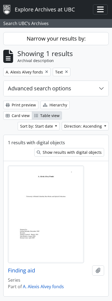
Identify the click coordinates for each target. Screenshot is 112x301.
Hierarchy (57, 105)
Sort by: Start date (37, 126)
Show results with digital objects (72, 152)
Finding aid (21, 270)
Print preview (23, 105)
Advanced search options (39, 88)
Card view (20, 115)
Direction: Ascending (83, 126)
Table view (49, 115)
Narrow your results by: (56, 38)
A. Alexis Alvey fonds (43, 287)
